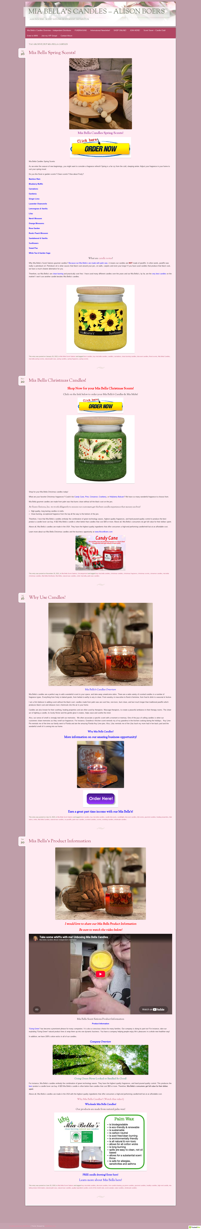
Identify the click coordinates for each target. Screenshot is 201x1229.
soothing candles (107, 819)
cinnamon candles (156, 573)
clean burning (58, 274)
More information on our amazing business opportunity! (100, 737)
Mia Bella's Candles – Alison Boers (96, 12)
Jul (22, 597)
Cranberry (102, 497)
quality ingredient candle (80, 1188)
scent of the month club (96, 1188)
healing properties (162, 817)
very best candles (159, 274)
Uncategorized (83, 573)
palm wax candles (93, 576)
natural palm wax (50, 359)
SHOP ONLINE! (120, 30)
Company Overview (100, 1042)
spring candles (62, 359)
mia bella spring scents (36, 359)
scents (99, 819)
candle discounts (110, 817)
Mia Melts (59, 576)
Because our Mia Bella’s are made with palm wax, (88, 263)
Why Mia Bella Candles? (100, 732)
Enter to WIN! (32, 36)
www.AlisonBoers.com (104, 532)
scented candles (90, 819)
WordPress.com (50, 1226)
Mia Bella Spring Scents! (52, 53)
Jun (22, 840)
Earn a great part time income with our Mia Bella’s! (100, 812)
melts (35, 819)
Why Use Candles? (47, 597)
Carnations (33, 189)
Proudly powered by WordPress (19, 1226)
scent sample (109, 1188)
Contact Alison (66, 36)
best (30, 1086)
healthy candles (152, 1185)
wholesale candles (120, 819)
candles (110, 356)
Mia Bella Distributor (48, 576)
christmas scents (143, 573)
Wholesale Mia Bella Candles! (100, 1104)
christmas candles (117, 573)
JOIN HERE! (135, 30)
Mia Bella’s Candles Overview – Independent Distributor (49, 30)
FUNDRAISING (81, 30)
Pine (87, 497)
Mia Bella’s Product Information (60, 841)
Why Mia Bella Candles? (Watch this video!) (100, 1099)
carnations (117, 356)
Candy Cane (79, 497)
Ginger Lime (34, 199)
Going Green (34, 1029)
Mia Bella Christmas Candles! (57, 380)
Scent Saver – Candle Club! (155, 30)
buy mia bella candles (100, 356)
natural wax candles (69, 576)
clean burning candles (129, 356)
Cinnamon (94, 497)
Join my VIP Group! (49, 36)
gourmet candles (150, 817)
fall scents (140, 817)
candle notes (105, 258)
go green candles (128, 1185)
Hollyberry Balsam (117, 497)
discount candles (142, 356)
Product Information (100, 1024)
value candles (119, 1188)
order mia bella (82, 576)
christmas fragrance (130, 573)
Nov (22, 380)
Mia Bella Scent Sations (67, 356)
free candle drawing (115, 1185)
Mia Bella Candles (164, 356)
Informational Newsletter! (100, 30)
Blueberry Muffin (36, 184)
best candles (88, 356)
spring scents (83, 359)
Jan (22, 52)
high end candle (163, 1185)
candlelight (120, 817)
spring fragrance (72, 359)
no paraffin (68, 819)
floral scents (153, 356)
